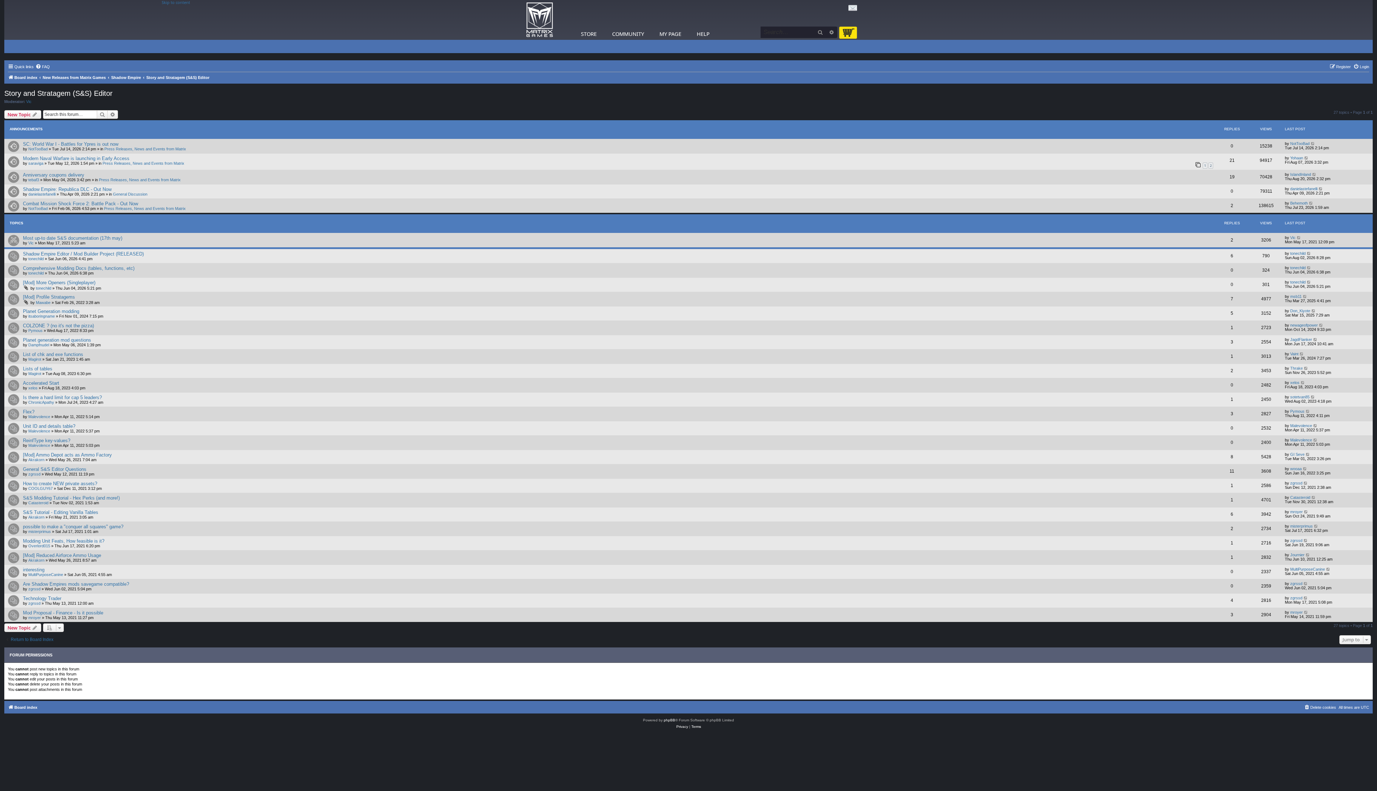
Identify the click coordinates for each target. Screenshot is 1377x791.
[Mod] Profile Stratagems (49, 297)
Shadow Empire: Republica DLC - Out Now (67, 189)
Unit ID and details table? (49, 426)
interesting (33, 569)
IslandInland (1300, 174)
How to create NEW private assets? (60, 483)
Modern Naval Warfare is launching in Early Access (76, 158)
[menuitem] (43, 66)
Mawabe (43, 302)
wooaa (1296, 469)
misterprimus (39, 531)
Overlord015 (39, 546)
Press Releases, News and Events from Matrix (145, 149)
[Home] (539, 20)
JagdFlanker (1301, 339)
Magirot (34, 359)
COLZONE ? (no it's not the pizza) (58, 325)
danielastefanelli (42, 194)
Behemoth (1299, 203)
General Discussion (130, 194)
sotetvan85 (1300, 397)
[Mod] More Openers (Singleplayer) (59, 282)
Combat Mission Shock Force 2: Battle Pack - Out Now (80, 203)
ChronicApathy (41, 402)
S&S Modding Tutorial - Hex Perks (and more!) (71, 498)
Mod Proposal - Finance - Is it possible (63, 613)
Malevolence (39, 417)
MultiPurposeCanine (45, 574)
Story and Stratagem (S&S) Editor (58, 93)
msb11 (1296, 296)
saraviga (35, 163)
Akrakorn (36, 460)
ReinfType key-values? (46, 440)
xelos (33, 388)
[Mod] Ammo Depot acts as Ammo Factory (67, 455)
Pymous (35, 330)
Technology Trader (42, 598)
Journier (1297, 555)
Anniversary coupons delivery (53, 175)
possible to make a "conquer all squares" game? (73, 526)
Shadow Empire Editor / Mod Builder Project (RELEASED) (83, 254)
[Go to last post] (1313, 143)
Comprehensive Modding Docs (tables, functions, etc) (78, 268)
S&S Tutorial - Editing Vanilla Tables (60, 512)
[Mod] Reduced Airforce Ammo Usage (62, 555)
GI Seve (1297, 454)
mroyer (1296, 512)
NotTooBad (38, 149)
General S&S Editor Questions (54, 469)
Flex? (28, 412)
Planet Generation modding (51, 311)
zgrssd (34, 474)
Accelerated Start (41, 383)
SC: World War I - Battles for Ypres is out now (70, 144)
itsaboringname (41, 316)
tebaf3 (33, 180)
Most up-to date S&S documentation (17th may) (72, 238)
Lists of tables (37, 368)
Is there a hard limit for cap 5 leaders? (62, 397)
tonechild (36, 259)
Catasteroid (38, 503)
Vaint (1294, 354)
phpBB (669, 720)
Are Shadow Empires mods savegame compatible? (76, 584)
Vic (29, 101)
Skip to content (176, 2)
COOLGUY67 (40, 488)
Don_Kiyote (1300, 311)
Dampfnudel (38, 345)
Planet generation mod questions (57, 340)
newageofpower (1304, 325)
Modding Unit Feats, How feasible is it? (63, 541)
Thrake (1296, 368)
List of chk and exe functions (53, 354)
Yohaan (1296, 158)
